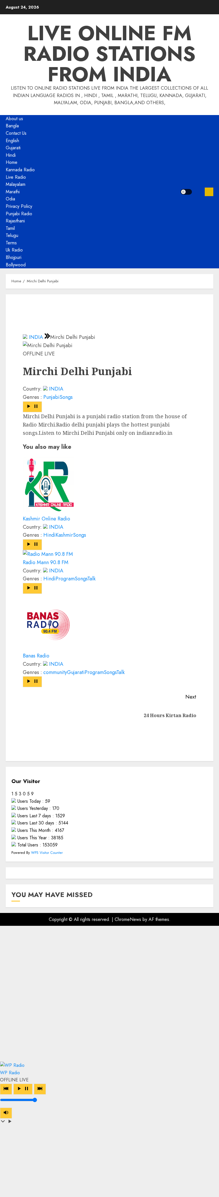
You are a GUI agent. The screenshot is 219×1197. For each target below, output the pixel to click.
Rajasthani (15, 221)
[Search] (198, 191)
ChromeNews (128, 919)
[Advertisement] (109, 993)
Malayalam (15, 184)
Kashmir (64, 535)
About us (14, 118)
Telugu (12, 235)
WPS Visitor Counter (47, 852)
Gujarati (13, 147)
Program (65, 578)
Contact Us (16, 133)
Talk (91, 578)
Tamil (10, 228)
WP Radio (10, 1072)
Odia (10, 199)
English (12, 140)
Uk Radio (14, 250)
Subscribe (209, 192)
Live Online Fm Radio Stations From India (109, 53)
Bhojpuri (13, 257)
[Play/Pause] (23, 1089)
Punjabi (51, 397)
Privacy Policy (19, 206)
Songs (66, 397)
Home (11, 162)
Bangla (12, 125)
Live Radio (16, 177)
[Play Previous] (6, 1089)
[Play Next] (40, 1089)
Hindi (11, 155)
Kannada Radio (20, 169)
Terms (11, 243)
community (55, 672)
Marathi (13, 191)
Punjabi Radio (19, 213)
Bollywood (16, 264)
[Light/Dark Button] (186, 192)
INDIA (35, 337)
